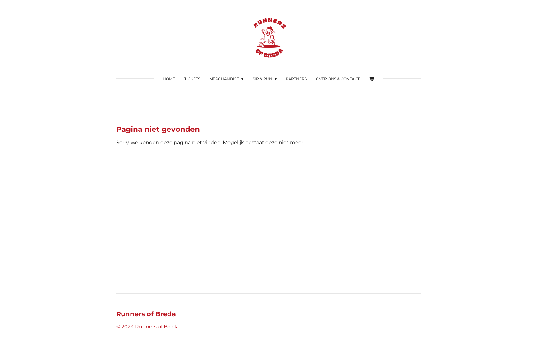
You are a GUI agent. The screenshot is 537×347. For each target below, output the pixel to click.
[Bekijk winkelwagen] (371, 79)
